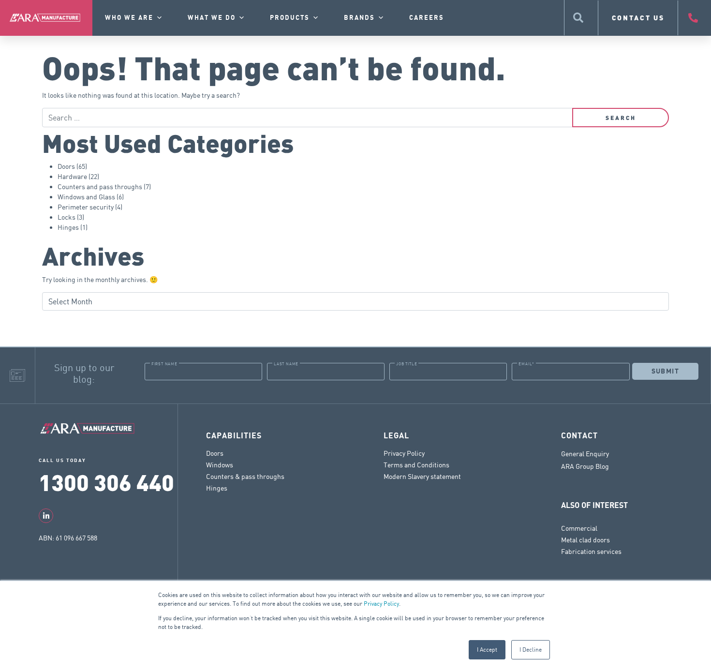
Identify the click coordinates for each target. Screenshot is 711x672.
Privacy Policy (381, 603)
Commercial (579, 528)
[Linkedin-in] (46, 515)
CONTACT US (638, 18)
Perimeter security (86, 207)
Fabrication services (591, 551)
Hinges (68, 227)
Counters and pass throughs (100, 186)
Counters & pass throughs (245, 476)
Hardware (72, 176)
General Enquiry (585, 453)
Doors (66, 166)
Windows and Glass (86, 197)
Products (290, 18)
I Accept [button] (487, 649)
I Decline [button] (530, 649)
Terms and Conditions (416, 465)
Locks (66, 217)
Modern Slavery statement (422, 476)
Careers (426, 18)
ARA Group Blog (585, 466)
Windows (219, 465)
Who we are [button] (129, 18)
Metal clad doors (585, 540)
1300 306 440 (106, 481)
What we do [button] (212, 18)
